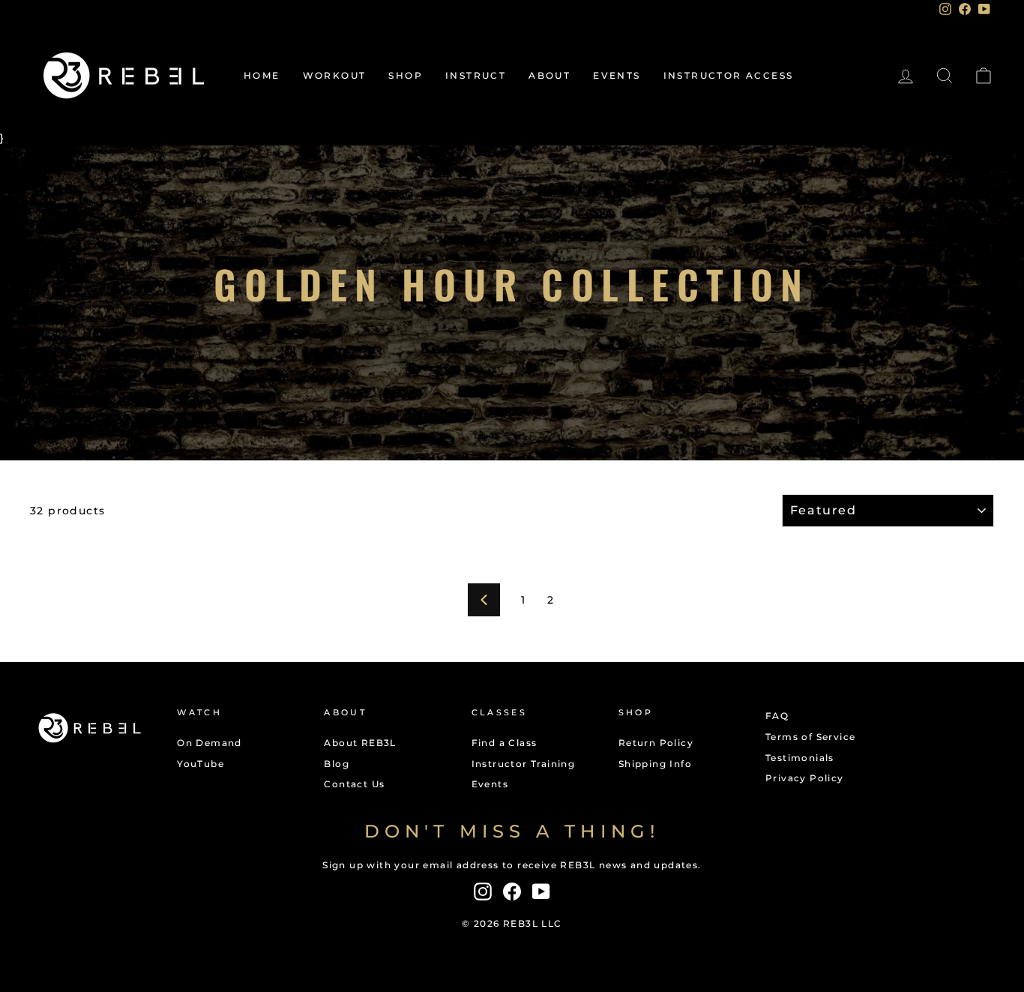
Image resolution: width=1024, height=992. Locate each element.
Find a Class (504, 742)
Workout (335, 75)
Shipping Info (655, 763)
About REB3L (360, 742)
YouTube (200, 763)
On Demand (209, 742)
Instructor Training (524, 763)
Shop (405, 75)
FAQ (777, 715)
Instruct (475, 75)
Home (262, 75)
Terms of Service (810, 736)
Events (616, 75)
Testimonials (799, 757)
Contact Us (354, 784)
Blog (336, 763)
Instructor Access (728, 75)
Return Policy (655, 742)
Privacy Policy (804, 778)
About (549, 75)
